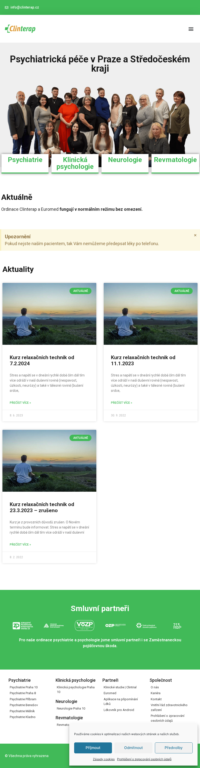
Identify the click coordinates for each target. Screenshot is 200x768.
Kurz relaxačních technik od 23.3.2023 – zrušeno (42, 507)
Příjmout (93, 747)
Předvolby (174, 747)
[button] (191, 29)
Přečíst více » (20, 402)
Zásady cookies (104, 759)
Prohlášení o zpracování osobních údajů (144, 759)
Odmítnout (133, 747)
